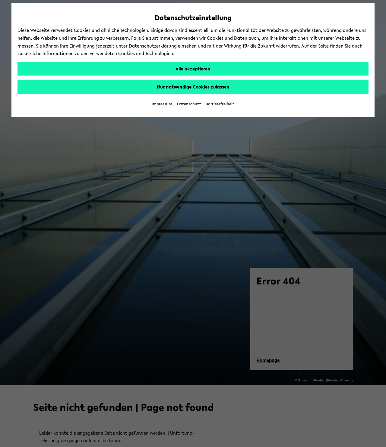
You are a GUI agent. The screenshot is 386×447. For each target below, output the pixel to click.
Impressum (162, 104)
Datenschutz (189, 104)
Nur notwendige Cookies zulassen (193, 86)
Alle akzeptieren (193, 68)
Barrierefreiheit (220, 104)
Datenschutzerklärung (153, 45)
